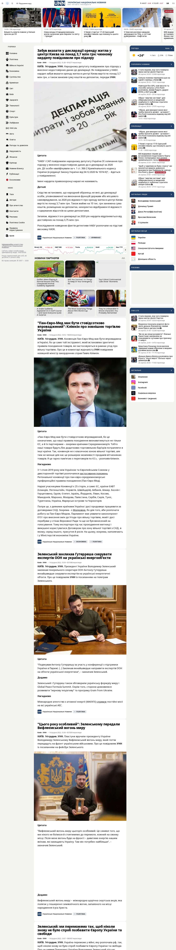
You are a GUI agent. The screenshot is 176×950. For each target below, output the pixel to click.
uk (167, 3)
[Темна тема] (12, 3)
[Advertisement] (152, 288)
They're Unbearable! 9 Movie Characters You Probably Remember (108, 310)
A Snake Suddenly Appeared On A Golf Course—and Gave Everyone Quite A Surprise (49, 311)
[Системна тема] (7, 3)
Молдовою (79, 510)
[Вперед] (172, 25)
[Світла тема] (2, 3)
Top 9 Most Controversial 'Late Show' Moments (110, 280)
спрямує (102, 701)
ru (173, 3)
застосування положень (94, 473)
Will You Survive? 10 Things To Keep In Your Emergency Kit (80, 281)
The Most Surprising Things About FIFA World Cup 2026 (80, 310)
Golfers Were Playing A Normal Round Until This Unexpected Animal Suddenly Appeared (48, 282)
